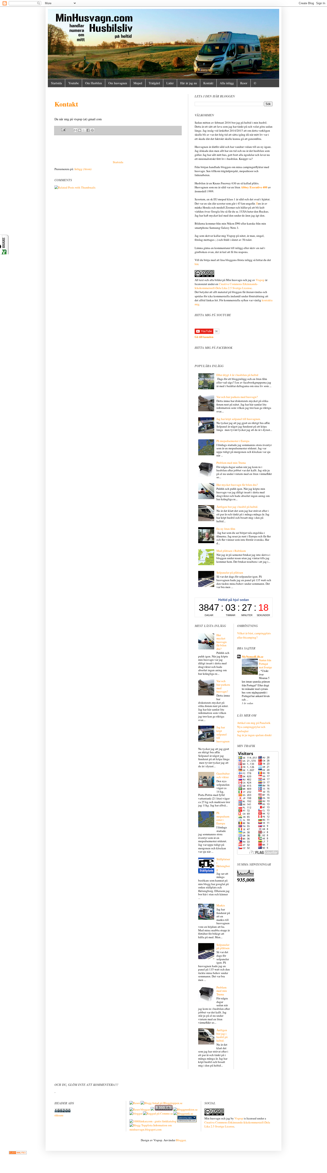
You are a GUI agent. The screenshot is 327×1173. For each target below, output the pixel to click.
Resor (243, 83)
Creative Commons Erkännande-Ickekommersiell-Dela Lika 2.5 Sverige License (226, 286)
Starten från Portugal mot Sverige (265, 663)
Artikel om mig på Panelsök (253, 723)
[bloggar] (135, 1113)
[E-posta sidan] (63, 130)
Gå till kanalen (204, 337)
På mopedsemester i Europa (232, 441)
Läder (170, 83)
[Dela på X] (84, 130)
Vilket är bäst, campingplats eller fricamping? (254, 635)
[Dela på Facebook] (88, 130)
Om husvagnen (117, 83)
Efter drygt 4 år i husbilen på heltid (237, 375)
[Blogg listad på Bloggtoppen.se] (161, 1103)
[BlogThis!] (79, 130)
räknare (58, 1115)
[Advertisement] (118, 147)
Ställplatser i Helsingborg (223, 864)
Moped (137, 83)
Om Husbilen (93, 83)
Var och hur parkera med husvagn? (237, 397)
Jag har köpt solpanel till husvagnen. (238, 419)
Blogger (181, 1140)
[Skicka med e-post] (75, 130)
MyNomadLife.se (252, 656)
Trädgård (154, 83)
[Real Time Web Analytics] (18, 1153)
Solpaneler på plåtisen (229, 572)
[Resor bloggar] (139, 1109)
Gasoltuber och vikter (223, 775)
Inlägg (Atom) (83, 169)
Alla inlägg (227, 83)
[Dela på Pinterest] (92, 130)
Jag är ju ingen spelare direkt (254, 735)
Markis (220, 905)
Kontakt (208, 83)
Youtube (73, 83)
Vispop (260, 280)
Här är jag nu (188, 83)
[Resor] (134, 1103)
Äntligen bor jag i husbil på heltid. (237, 507)
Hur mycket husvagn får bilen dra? (237, 485)
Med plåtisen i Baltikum (231, 551)
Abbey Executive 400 (254, 187)
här (196, 264)
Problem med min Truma (231, 463)
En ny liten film (225, 529)
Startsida (56, 83)
